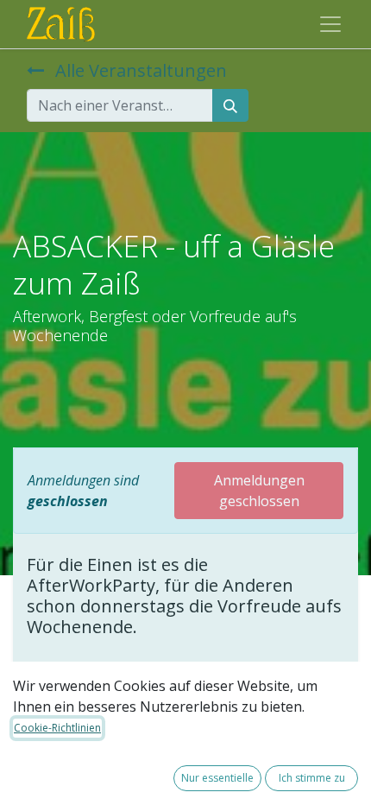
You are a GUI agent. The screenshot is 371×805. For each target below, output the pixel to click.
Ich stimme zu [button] (312, 777)
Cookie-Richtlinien (57, 727)
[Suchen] (230, 105)
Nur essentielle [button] (217, 777)
